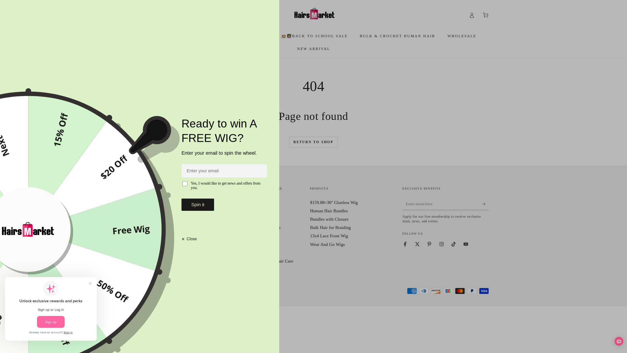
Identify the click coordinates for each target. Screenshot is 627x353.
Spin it (197, 204)
